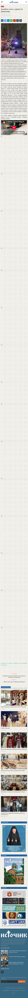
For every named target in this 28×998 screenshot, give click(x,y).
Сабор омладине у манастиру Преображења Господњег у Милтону (17, 951)
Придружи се (21, 981)
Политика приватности (15, 990)
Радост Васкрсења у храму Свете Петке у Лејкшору (13, 706)
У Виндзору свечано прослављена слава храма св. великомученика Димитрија (14, 676)
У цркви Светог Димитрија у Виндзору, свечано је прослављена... (13, 814)
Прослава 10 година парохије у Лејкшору (17, 956)
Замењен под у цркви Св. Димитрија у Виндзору (14, 681)
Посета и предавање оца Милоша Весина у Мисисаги (14, 749)
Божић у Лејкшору (5, 728)
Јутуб (13, 992)
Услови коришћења (6, 990)
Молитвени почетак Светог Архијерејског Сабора (13, 770)
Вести (2, 6)
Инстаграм (23, 990)
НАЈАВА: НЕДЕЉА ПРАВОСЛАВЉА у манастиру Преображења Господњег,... (16, 963)
